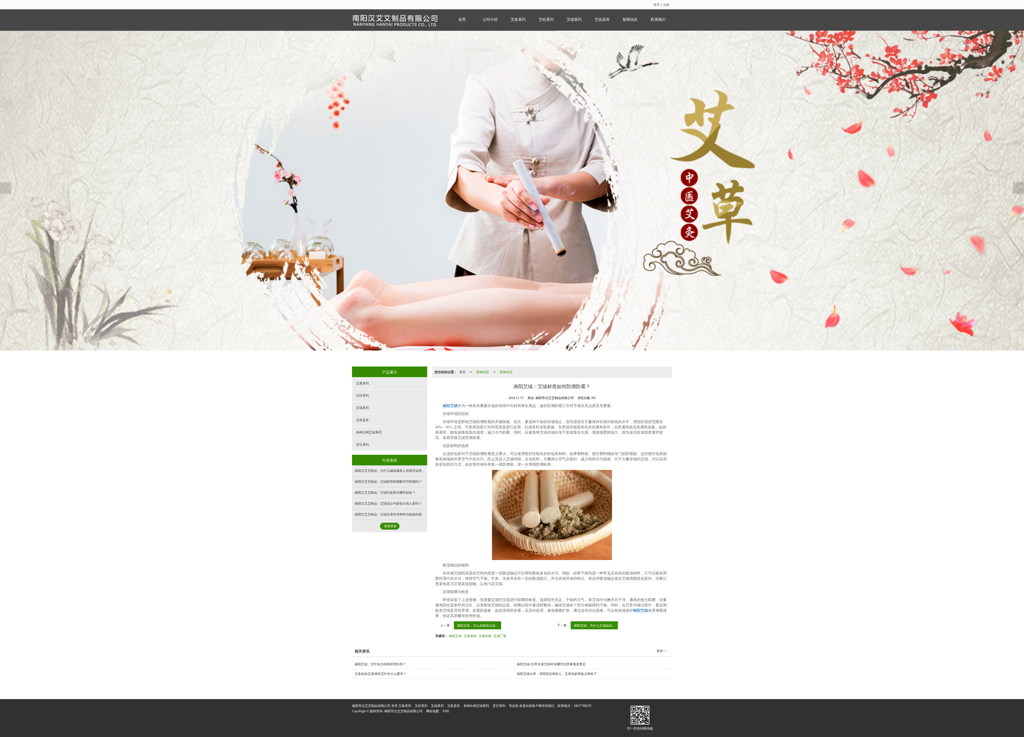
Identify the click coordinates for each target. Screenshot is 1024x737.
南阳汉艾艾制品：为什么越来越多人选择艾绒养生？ (391, 471)
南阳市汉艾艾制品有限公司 (403, 711)
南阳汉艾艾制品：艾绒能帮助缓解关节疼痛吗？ (388, 482)
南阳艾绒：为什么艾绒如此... (594, 625)
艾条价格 (485, 635)
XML (446, 711)
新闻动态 (630, 20)
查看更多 (390, 526)
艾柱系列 (546, 20)
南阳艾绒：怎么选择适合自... (477, 625)
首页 (462, 20)
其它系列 (362, 444)
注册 (666, 4)
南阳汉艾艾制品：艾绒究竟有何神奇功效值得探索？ (391, 514)
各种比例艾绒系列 (369, 432)
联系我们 (658, 20)
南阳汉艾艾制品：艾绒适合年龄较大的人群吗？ (388, 503)
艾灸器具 (602, 20)
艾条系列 (518, 20)
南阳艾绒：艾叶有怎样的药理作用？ (380, 664)
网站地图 (432, 711)
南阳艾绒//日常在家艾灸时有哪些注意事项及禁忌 (551, 664)
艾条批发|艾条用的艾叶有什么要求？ (380, 674)
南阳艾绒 (455, 635)
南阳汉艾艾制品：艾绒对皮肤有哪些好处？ (385, 492)
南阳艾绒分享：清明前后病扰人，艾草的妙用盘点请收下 (557, 674)
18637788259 (582, 706)
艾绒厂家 (500, 635)
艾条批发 (470, 635)
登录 (656, 4)
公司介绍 (490, 20)
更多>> (662, 651)
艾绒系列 (574, 20)
